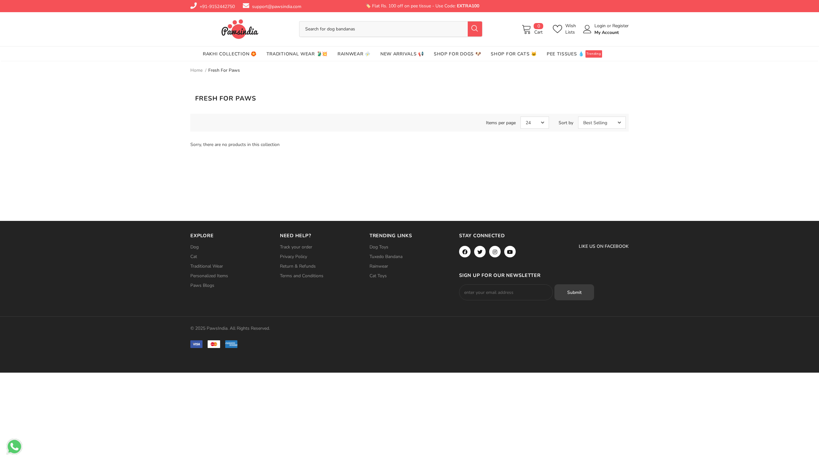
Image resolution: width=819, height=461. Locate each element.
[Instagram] (495, 251)
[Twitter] (480, 251)
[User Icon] (587, 29)
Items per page (501, 123)
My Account (606, 32)
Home (196, 70)
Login (600, 26)
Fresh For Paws (224, 70)
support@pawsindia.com (276, 7)
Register (620, 26)
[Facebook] (465, 251)
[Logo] (240, 29)
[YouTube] (510, 251)
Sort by (566, 123)
